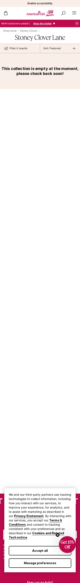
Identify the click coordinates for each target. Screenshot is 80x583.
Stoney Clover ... (30, 30)
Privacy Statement (29, 516)
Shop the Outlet (42, 23)
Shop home (10, 30)
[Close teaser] (57, 535)
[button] (67, 544)
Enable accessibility (40, 3)
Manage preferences (40, 563)
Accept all (40, 550)
